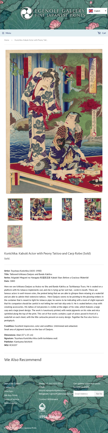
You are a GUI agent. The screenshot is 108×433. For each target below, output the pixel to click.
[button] (97, 11)
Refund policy (10, 403)
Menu (8, 33)
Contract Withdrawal (48, 399)
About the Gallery (12, 383)
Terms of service (11, 399)
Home (6, 40)
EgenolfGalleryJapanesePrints (63, 393)
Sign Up (99, 394)
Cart (104, 33)
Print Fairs (8, 391)
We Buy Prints (11, 395)
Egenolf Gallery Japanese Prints (23, 428)
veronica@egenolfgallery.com (52, 390)
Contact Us (9, 387)
